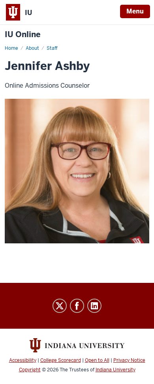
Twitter (60, 306)
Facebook (77, 306)
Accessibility (22, 360)
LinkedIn (94, 306)
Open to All (97, 360)
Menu (135, 11)
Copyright (30, 370)
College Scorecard (60, 360)
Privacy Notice (129, 360)
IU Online (23, 34)
